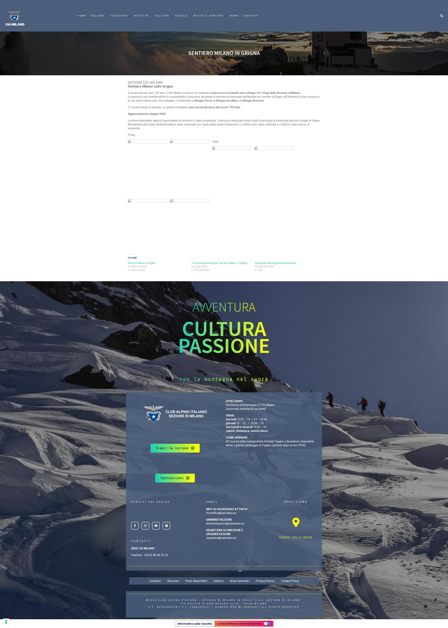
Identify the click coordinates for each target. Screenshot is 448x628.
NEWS (234, 15)
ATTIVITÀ (141, 15)
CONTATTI (251, 15)
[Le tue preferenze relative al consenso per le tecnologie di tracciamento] (6, 622)
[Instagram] (145, 526)
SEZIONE (97, 15)
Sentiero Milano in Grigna (141, 263)
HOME (81, 15)
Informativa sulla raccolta (195, 623)
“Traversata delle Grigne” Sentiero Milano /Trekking (219, 263)
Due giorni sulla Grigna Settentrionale (275, 263)
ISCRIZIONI (119, 15)
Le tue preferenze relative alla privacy (239, 623)
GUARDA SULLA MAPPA (296, 537)
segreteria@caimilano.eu (221, 538)
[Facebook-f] (135, 526)
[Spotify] (166, 526)
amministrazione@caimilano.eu (225, 523)
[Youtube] (156, 526)
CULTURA (162, 15)
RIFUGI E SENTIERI (209, 15)
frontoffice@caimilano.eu (221, 513)
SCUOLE (181, 15)
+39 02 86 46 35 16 (156, 555)
